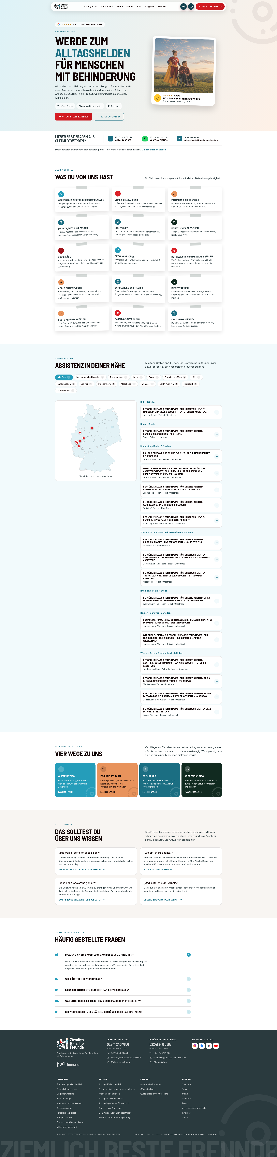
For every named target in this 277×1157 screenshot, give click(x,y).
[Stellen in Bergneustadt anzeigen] (80, 441)
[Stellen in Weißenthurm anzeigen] (79, 446)
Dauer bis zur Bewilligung (110, 1108)
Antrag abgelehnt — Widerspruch (114, 1103)
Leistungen (88, 6)
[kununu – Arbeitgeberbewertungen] (73, 1064)
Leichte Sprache (213, 1134)
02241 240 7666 (118, 1044)
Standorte (105, 6)
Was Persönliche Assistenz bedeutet (80, 899)
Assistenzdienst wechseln (194, 1108)
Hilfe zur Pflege (64, 1098)
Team (120, 6)
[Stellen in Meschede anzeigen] (84, 438)
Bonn (137, 377)
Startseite (186, 1084)
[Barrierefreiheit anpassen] (191, 6)
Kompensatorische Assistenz (70, 1103)
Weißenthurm (65, 390)
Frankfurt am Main (175, 377)
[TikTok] (209, 1046)
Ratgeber (150, 6)
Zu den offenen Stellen (154, 149)
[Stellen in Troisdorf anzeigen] (77, 443)
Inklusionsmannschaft (67, 1127)
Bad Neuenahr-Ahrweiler (89, 377)
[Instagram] (195, 1046)
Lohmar (86, 384)
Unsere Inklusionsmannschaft (161, 899)
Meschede (127, 384)
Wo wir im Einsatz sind (156, 869)
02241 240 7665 (160, 1044)
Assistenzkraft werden (150, 1084)
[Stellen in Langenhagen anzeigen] (92, 428)
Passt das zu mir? (110, 116)
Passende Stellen (65, 792)
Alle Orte (63, 377)
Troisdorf (190, 384)
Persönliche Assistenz (67, 1089)
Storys (129, 6)
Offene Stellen (147, 1089)
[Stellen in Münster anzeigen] (80, 432)
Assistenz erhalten (212, 6)
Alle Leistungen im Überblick (69, 1084)
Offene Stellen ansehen (75, 116)
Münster (147, 384)
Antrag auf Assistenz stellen (111, 1098)
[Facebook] (202, 1046)
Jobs (139, 6)
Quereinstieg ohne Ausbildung (154, 1094)
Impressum (138, 1134)
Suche (185, 1117)
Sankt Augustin (168, 384)
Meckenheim (106, 384)
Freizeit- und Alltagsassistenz (70, 1122)
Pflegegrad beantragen (109, 1094)
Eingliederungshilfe (65, 1094)
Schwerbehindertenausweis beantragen (117, 1089)
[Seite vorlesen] (183, 6)
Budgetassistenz (64, 1117)
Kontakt (162, 6)
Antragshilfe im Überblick (110, 1084)
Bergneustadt (118, 377)
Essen (153, 377)
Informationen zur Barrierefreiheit (189, 1134)
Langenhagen (66, 384)
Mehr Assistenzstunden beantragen (115, 1113)
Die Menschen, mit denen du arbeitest (80, 869)
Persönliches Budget (66, 1113)
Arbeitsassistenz (64, 1108)
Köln (195, 377)
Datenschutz (150, 1134)
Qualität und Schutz (165, 1134)
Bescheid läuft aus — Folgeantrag (114, 1117)
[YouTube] (216, 1046)
